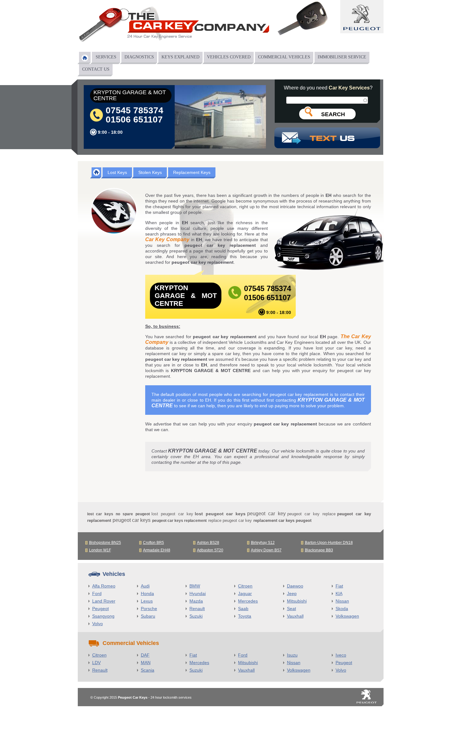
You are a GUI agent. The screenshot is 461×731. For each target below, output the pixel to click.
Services (106, 57)
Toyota (244, 616)
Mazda (196, 601)
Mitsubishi (297, 601)
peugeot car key (266, 513)
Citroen (245, 585)
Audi (145, 585)
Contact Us (95, 69)
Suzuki (196, 616)
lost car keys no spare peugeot (118, 514)
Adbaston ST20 (210, 550)
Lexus (147, 601)
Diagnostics (139, 57)
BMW (194, 585)
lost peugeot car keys (220, 513)
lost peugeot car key (172, 514)
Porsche (149, 608)
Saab (243, 608)
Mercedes (248, 601)
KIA (339, 593)
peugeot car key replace (311, 514)
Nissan (342, 601)
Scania (147, 670)
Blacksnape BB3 (319, 550)
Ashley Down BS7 (266, 550)
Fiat (339, 585)
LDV (96, 662)
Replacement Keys (191, 172)
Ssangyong (103, 616)
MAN (146, 662)
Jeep (292, 593)
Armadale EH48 (156, 550)
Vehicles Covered (229, 57)
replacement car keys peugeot (282, 520)
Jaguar (245, 593)
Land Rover (103, 601)
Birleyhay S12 (263, 542)
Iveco (341, 655)
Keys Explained (180, 57)
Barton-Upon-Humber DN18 (329, 542)
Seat (291, 608)
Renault (197, 608)
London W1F (100, 550)
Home (85, 58)
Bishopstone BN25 (105, 542)
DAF (145, 655)
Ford (97, 593)
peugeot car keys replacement (179, 520)
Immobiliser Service (342, 57)
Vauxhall (295, 616)
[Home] (173, 26)
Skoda (342, 608)
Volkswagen (347, 616)
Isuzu (292, 655)
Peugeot (100, 608)
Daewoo (295, 585)
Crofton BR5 (153, 542)
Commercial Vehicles (284, 57)
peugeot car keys (132, 520)
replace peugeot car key (230, 520)
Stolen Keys (150, 172)
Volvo (97, 623)
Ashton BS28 (208, 542)
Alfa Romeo (103, 585)
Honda (147, 593)
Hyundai (197, 593)
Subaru (148, 616)
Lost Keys (117, 172)
